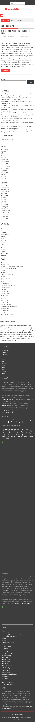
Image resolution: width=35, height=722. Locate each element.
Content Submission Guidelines (9, 282)
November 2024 (5, 189)
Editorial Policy (5, 291)
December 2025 (5, 165)
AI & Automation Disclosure (8, 268)
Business (3, 231)
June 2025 (4, 176)
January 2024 (4, 208)
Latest (3, 242)
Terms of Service (14, 603)
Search (3, 79)
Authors (3, 272)
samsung (3, 40)
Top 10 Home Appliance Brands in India (15, 32)
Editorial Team (5, 293)
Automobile (4, 227)
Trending (3, 255)
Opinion (3, 246)
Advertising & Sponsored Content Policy (12, 266)
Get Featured (4, 299)
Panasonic (27, 38)
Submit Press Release (7, 314)
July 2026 (3, 152)
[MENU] (1, 15)
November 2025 (5, 167)
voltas (8, 40)
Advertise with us (5, 265)
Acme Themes (17, 719)
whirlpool (14, 40)
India (2, 238)
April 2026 (4, 157)
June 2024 (4, 199)
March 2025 (4, 182)
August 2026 (4, 150)
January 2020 (4, 218)
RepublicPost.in (12, 325)
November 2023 (5, 212)
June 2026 (4, 153)
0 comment (23, 40)
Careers (3, 276)
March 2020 (4, 216)
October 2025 (5, 169)
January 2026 (4, 163)
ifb (16, 38)
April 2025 (4, 180)
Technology (4, 253)
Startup (3, 251)
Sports (3, 250)
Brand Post (4, 229)
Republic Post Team (25, 36)
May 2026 (4, 155)
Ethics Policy (4, 295)
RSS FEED (4, 312)
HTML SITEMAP (5, 302)
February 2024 (5, 207)
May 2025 (4, 178)
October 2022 (5, 214)
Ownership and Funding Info (9, 306)
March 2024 (4, 205)
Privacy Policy (5, 308)
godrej (10, 38)
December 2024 (5, 188)
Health (3, 236)
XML (15, 436)
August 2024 (4, 195)
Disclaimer (19, 435)
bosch (6, 38)
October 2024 (5, 191)
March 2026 (4, 159)
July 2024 (3, 197)
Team (11, 436)
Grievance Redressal (6, 301)
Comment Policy (5, 278)
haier (13, 38)
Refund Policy (5, 310)
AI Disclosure (10, 435)
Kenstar (20, 38)
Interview (3, 240)
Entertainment (5, 234)
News (2, 244)
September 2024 (5, 193)
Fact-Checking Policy (6, 297)
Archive (3, 270)
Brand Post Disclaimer (7, 274)
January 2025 (4, 186)
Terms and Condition (7, 316)
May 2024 (4, 201)
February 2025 (5, 184)
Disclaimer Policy (5, 287)
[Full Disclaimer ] (26, 603)
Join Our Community (6, 304)
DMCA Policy (4, 289)
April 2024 (4, 203)
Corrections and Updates (8, 285)
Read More (5, 70)
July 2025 (3, 174)
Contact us (4, 280)
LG (23, 38)
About (2, 263)
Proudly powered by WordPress (10, 717)
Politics (3, 248)
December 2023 (5, 210)
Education (4, 232)
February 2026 (5, 161)
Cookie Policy (4, 284)
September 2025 (5, 170)
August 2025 (4, 172)
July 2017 (3, 220)
